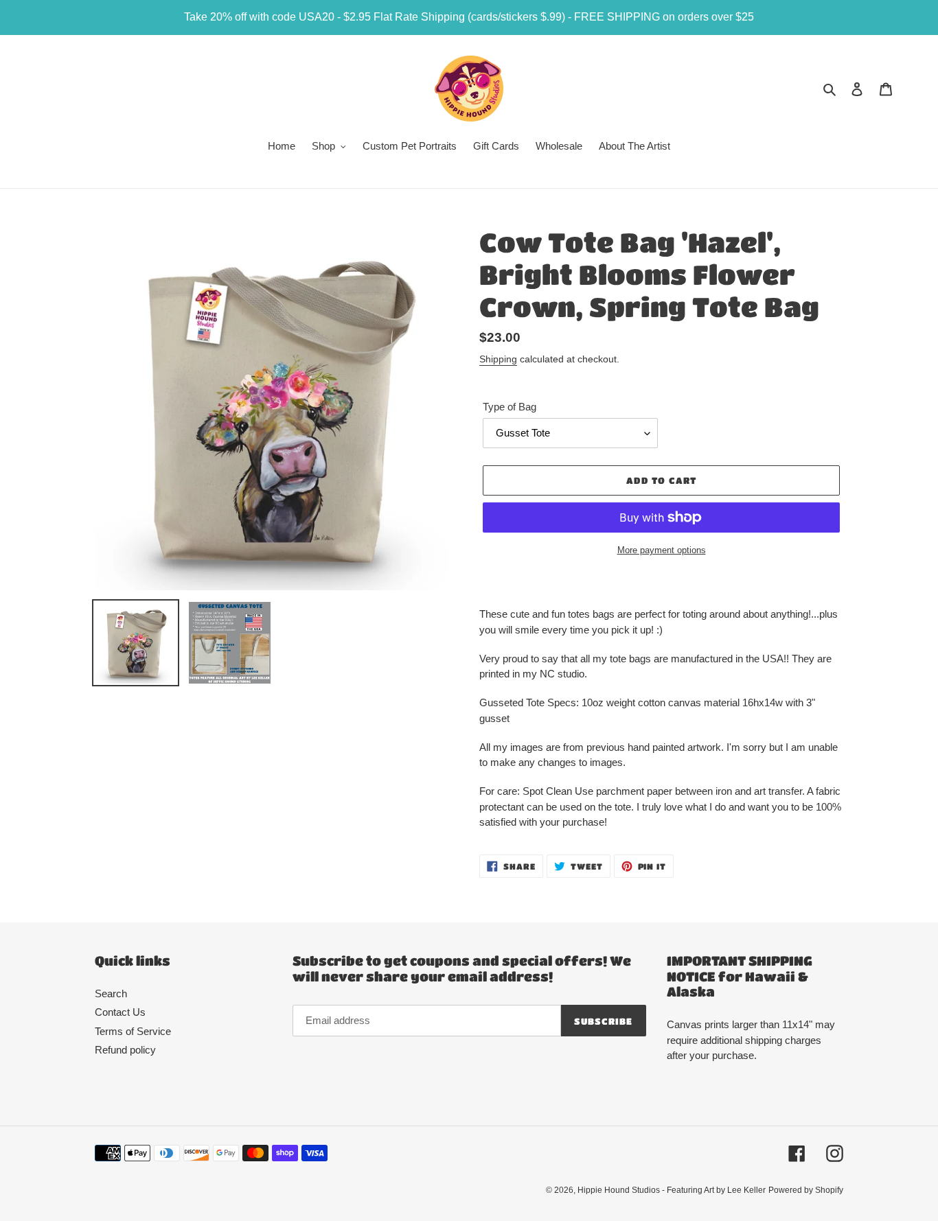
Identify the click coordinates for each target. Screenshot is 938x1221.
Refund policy (125, 1050)
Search (111, 993)
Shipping (498, 358)
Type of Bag (509, 406)
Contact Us (120, 1012)
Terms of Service (133, 1031)
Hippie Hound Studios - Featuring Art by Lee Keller (671, 1190)
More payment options (661, 550)
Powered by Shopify (805, 1190)
